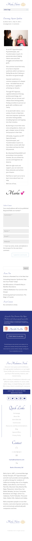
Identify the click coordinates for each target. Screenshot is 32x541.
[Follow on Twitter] (12, 398)
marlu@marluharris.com (16, 460)
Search (26, 268)
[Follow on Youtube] (24, 398)
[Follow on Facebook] (8, 398)
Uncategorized (7, 24)
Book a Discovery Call (16, 467)
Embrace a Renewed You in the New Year (15, 276)
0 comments (15, 24)
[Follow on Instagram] (20, 398)
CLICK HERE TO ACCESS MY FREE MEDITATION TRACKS (17, 392)
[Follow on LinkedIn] (16, 398)
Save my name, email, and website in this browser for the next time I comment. (15, 248)
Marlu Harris (8, 21)
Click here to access (16, 336)
